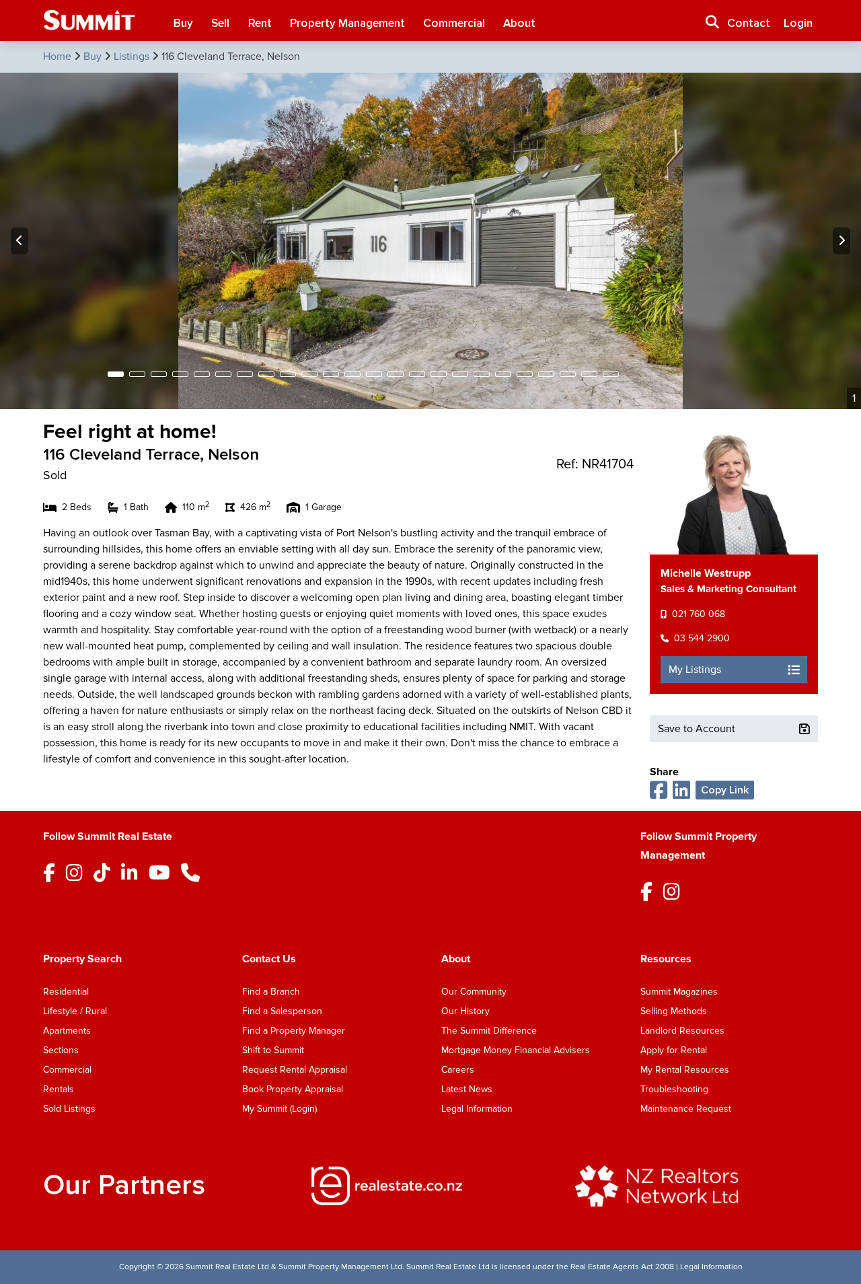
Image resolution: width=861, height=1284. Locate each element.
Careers (457, 1069)
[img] (431, 1185)
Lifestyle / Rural (75, 1011)
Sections (61, 1050)
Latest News (466, 1089)
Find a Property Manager (293, 1030)
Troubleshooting (674, 1089)
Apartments (67, 1030)
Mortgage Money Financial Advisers (515, 1050)
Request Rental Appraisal (294, 1069)
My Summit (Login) (279, 1108)
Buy (183, 23)
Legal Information (477, 1108)
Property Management (347, 23)
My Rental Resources (684, 1069)
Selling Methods (673, 1011)
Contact (748, 23)
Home (58, 56)
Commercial (454, 23)
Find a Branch (271, 991)
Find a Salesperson (282, 1011)
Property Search (82, 959)
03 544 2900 (702, 638)
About (519, 23)
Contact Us (269, 959)
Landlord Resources (682, 1030)
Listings (133, 56)
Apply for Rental (673, 1050)
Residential (66, 991)
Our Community (474, 991)
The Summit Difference (489, 1030)
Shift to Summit (273, 1050)
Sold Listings (69, 1108)
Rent (260, 23)
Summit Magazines (679, 991)
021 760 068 (698, 614)
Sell (220, 23)
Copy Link (725, 790)
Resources (665, 959)
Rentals (58, 1089)
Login (798, 23)
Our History (465, 1011)
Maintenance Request (685, 1108)
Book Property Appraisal (292, 1089)
